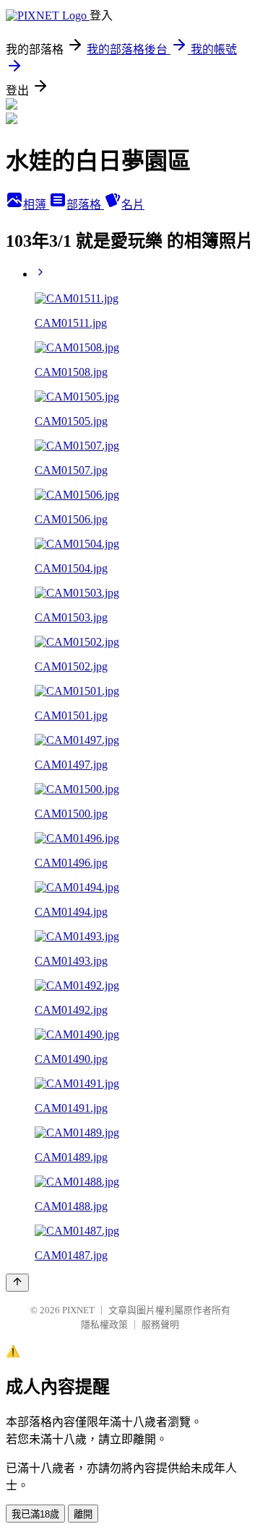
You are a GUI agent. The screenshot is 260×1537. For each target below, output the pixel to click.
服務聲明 (160, 1324)
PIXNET (78, 1310)
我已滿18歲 (35, 1514)
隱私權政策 (104, 1324)
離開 (83, 1514)
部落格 (85, 204)
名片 (132, 204)
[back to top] (17, 1283)
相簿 (36, 204)
